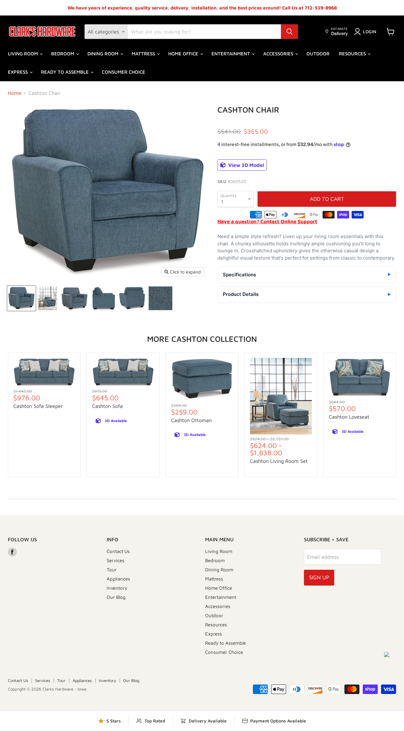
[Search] (289, 31)
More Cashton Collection (202, 338)
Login (369, 31)
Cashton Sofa (107, 406)
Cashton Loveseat (349, 417)
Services (115, 560)
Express (18, 72)
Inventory (117, 588)
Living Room (23, 53)
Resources (353, 53)
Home (14, 93)
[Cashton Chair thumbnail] (21, 298)
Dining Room (103, 53)
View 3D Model (245, 165)
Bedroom (63, 53)
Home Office (183, 53)
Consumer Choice (123, 72)
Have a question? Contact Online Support (267, 221)
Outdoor (318, 53)
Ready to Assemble (65, 72)
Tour (112, 569)
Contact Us (118, 551)
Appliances (118, 578)
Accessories (278, 53)
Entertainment (231, 53)
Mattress (144, 53)
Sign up (319, 577)
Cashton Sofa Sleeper (38, 406)
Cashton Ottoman (191, 420)
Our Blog (116, 597)
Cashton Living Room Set (279, 461)
